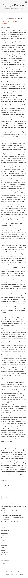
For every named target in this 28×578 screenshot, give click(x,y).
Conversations (5, 530)
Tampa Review (14, 5)
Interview (3, 540)
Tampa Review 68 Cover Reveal (9, 522)
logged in (10, 489)
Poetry (3, 547)
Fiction (7, 480)
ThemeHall (20, 574)
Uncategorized (5, 552)
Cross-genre (4, 533)
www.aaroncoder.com (9, 476)
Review (3, 550)
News (2, 542)
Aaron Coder (6, 27)
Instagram (4, 563)
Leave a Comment (19, 18)
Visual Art (4, 555)
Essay (2, 535)
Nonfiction (4, 545)
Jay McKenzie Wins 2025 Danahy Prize (11, 515)
